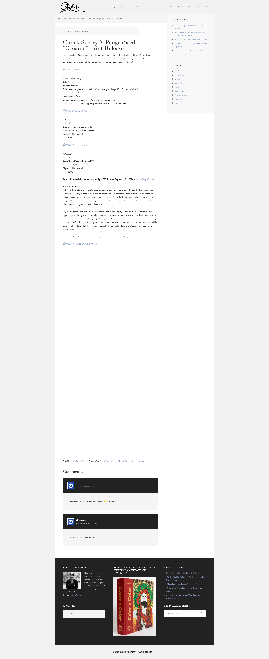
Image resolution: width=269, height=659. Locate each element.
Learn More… (75, 595)
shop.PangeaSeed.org (146, 179)
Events (84, 461)
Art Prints (77, 461)
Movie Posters (180, 83)
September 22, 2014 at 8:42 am (86, 487)
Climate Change (117, 461)
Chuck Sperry (73, 7)
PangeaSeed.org (130, 236)
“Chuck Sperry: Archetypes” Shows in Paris (191, 39)
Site (176, 102)
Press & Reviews (181, 94)
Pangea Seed (140, 461)
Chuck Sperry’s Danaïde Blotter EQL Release (183, 573)
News (177, 86)
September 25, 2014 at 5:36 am (86, 523)
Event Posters (180, 75)
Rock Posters (180, 98)
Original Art (179, 90)
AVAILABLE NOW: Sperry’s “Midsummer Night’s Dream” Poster (191, 34)
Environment (130, 461)
